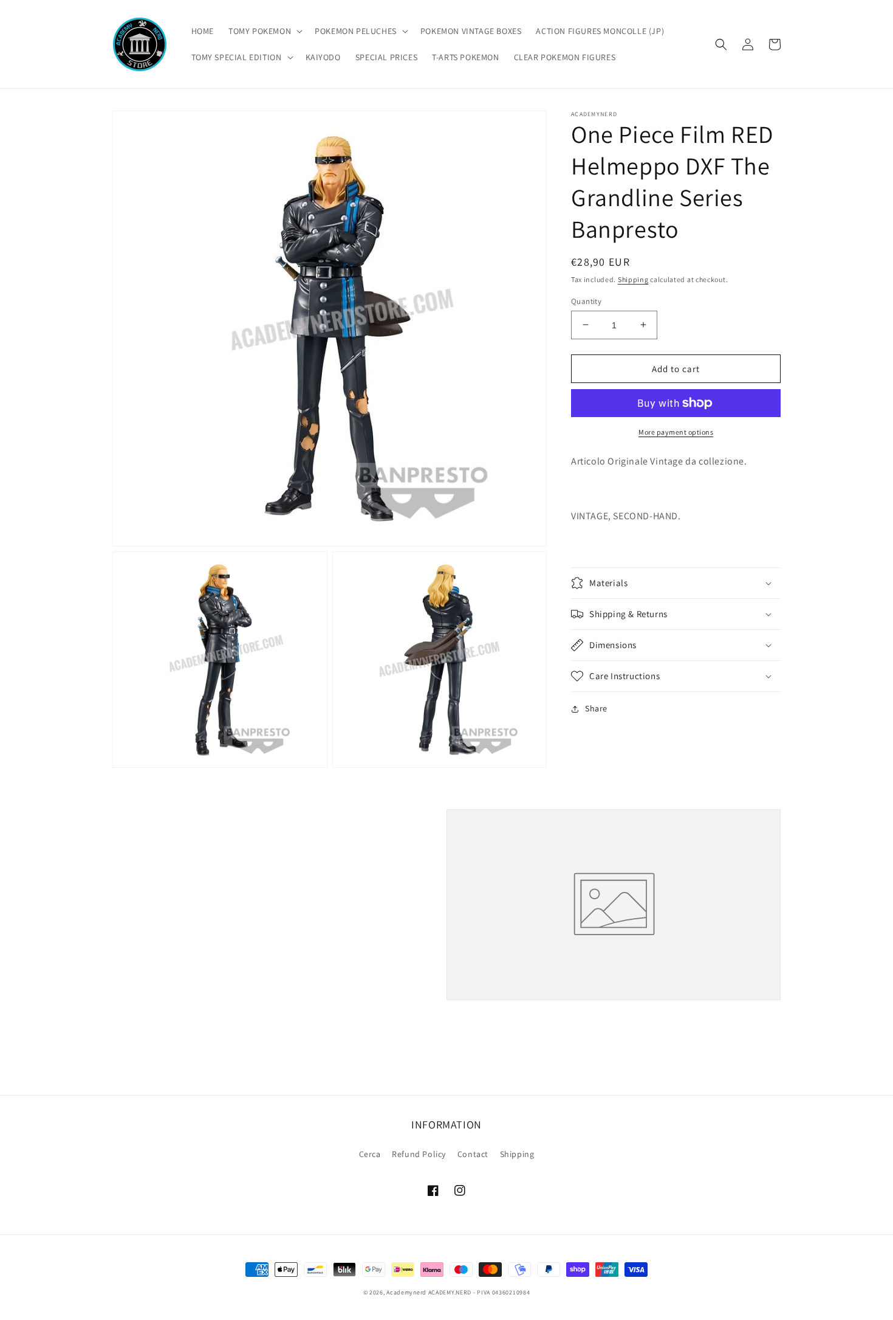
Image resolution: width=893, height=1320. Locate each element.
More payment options (675, 432)
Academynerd (406, 1292)
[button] (264, 31)
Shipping (633, 279)
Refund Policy (419, 1154)
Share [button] (596, 708)
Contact (472, 1154)
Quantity (586, 300)
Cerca (370, 1154)
